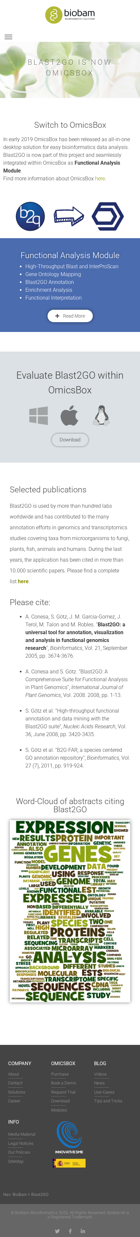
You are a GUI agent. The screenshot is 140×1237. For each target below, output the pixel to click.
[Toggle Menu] (8, 37)
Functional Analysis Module (70, 255)
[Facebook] (70, 1231)
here (100, 178)
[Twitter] (57, 1231)
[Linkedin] (82, 1231)
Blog (100, 1063)
